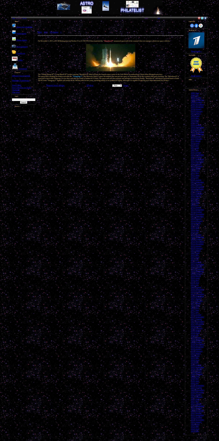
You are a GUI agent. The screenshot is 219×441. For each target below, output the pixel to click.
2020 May (195, 379)
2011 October (196, 157)
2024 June (195, 429)
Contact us (20, 53)
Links (20, 60)
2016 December (197, 296)
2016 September (197, 289)
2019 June (195, 360)
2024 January (196, 422)
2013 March (196, 196)
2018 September (197, 340)
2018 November (197, 344)
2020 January (196, 372)
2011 (46, 32)
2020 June (195, 381)
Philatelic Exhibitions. (21, 80)
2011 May (195, 146)
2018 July (195, 335)
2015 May (195, 255)
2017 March (196, 303)
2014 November (197, 241)
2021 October (196, 408)
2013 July (195, 205)
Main (13, 18)
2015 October (196, 267)
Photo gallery (21, 40)
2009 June (195, 93)
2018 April (195, 333)
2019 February (197, 351)
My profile (18, 18)
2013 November (197, 214)
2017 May (195, 308)
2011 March (195, 141)
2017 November (197, 321)
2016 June (195, 283)
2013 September (197, 210)
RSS (159, 18)
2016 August (196, 287)
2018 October (196, 342)
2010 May (195, 118)
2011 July (195, 150)
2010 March (196, 114)
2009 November (197, 104)
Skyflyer (90, 85)
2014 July (195, 232)
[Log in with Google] (201, 26)
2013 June (195, 203)
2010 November (197, 132)
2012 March (196, 168)
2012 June (195, 175)
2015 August (196, 262)
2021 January (196, 395)
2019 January (196, 349)
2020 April (195, 376)
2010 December (197, 134)
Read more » (196, 51)
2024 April (195, 424)
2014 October (196, 239)
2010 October (196, 130)
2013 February (197, 194)
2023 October (196, 417)
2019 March (196, 353)
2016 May (195, 280)
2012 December (197, 189)
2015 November (197, 269)
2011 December (197, 162)
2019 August (196, 365)
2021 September (197, 406)
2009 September (197, 100)
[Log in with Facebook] (196, 26)
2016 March (196, 276)
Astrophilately (22, 47)
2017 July (195, 312)
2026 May (195, 431)
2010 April (195, 116)
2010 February (197, 111)
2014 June (195, 230)
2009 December (197, 107)
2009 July (195, 95)
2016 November (197, 294)
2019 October (196, 369)
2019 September (197, 367)
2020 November (197, 390)
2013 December (197, 216)
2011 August (196, 152)
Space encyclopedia (24, 27)
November (54, 32)
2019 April (195, 356)
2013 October (196, 212)
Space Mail (16, 85)
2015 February (197, 248)
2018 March (196, 331)
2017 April (195, 305)
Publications (21, 33)
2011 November (197, 159)
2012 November (197, 187)
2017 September (197, 317)
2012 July (195, 178)
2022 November (197, 411)
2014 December (197, 244)
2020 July (195, 383)
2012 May (195, 173)
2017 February (197, 301)
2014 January (196, 219)
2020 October (196, 388)
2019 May (195, 358)
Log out (24, 18)
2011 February (197, 139)
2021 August (196, 404)
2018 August (196, 337)
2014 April (195, 225)
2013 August (196, 207)
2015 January (196, 246)
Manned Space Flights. (21, 76)
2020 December (197, 392)
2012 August (196, 180)
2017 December (197, 324)
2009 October (196, 102)
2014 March (196, 223)
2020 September (197, 385)
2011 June (195, 148)
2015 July (195, 260)
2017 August (196, 315)
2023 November (197, 420)
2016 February (197, 273)
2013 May (195, 200)
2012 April (195, 171)
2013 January (196, 191)
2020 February (197, 374)
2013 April (195, 198)
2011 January (196, 136)
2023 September (197, 415)
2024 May (195, 427)
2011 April (195, 143)
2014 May (195, 228)
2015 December (197, 271)
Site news (16, 92)
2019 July (195, 363)
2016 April (195, 278)
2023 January (196, 413)
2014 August (196, 235)
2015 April (195, 253)
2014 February (197, 221)
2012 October (196, 184)
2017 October (196, 319)
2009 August (196, 98)
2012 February (197, 166)
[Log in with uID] (192, 26)
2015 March (196, 251)
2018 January (196, 326)
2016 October (196, 292)
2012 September (197, 182)
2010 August (196, 125)
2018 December (197, 347)
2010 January (196, 109)
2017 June (195, 310)
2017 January (196, 299)
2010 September (197, 127)
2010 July (195, 123)
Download (23, 69)
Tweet (125, 85)
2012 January (196, 164)
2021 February (197, 397)
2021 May (195, 401)
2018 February (197, 328)
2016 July (195, 285)
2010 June (195, 120)
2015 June (195, 257)
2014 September (197, 237)
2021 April (195, 399)
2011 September (197, 155)
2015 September (197, 264)
